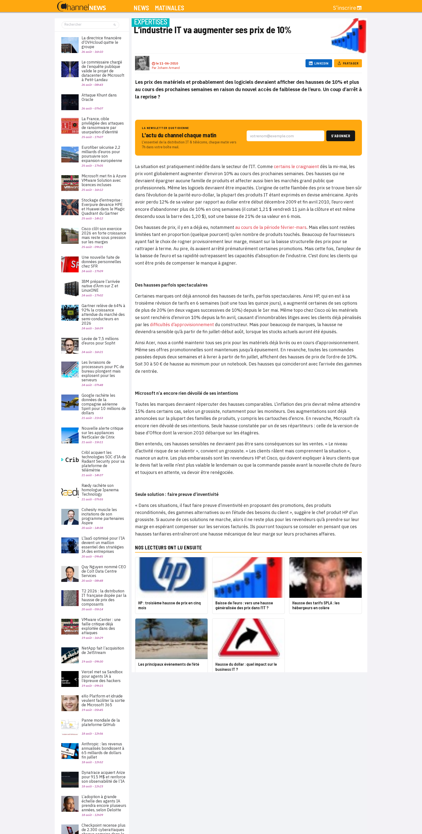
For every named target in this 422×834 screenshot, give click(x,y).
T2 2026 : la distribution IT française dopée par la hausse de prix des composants (104, 597)
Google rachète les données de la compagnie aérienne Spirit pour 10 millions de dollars (104, 404)
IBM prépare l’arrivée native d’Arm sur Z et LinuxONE (101, 286)
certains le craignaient (296, 166)
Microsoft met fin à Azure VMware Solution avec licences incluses (104, 180)
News (141, 7)
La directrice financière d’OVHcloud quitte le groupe (101, 42)
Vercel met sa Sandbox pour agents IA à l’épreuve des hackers (102, 676)
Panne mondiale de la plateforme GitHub (101, 722)
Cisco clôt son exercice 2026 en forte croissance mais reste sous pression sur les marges (104, 235)
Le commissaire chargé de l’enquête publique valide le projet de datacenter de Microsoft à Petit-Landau (103, 71)
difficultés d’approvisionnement (182, 324)
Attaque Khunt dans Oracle (99, 97)
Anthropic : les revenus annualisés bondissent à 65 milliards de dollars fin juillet (103, 750)
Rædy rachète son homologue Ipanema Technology (100, 490)
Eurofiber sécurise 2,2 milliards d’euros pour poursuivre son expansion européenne (102, 154)
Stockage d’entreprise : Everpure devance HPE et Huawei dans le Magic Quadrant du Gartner (103, 207)
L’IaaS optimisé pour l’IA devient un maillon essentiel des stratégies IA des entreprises (103, 545)
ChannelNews (81, 6)
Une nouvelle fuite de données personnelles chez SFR (101, 261)
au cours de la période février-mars (270, 227)
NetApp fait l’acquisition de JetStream (103, 650)
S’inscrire (344, 7)
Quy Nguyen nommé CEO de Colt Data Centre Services (104, 571)
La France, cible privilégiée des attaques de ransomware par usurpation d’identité (103, 125)
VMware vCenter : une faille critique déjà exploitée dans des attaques (101, 626)
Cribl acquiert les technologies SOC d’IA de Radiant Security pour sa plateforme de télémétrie (104, 461)
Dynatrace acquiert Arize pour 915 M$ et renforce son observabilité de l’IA (104, 777)
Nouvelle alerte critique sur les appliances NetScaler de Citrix (102, 432)
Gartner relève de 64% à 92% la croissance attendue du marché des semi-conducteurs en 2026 (103, 314)
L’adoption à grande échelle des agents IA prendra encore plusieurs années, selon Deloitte (104, 803)
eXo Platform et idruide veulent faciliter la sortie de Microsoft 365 (103, 700)
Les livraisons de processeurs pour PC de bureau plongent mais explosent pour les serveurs (103, 371)
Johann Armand (168, 68)
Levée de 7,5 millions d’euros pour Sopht (100, 340)
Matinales (169, 7)
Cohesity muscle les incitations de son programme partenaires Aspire (103, 516)
